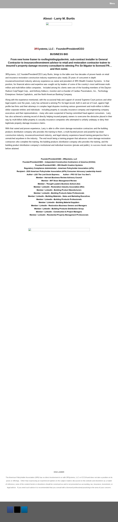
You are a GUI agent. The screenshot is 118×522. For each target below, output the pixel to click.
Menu (112, 3)
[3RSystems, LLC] (5, 4)
